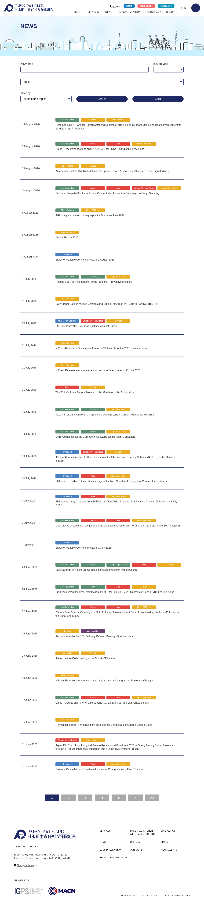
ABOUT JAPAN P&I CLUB (161, 11)
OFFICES (135, 841)
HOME (77, 11)
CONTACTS (166, 5)
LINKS (164, 841)
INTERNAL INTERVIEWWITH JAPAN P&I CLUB (143, 832)
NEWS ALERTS (169, 849)
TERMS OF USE (128, 895)
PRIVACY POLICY (150, 895)
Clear (158, 98)
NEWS (108, 11)
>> (152, 797)
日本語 (129, 5)
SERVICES (93, 11)
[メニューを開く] (195, 8)
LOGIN (182, 8)
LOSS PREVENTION (130, 11)
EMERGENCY (146, 5)
